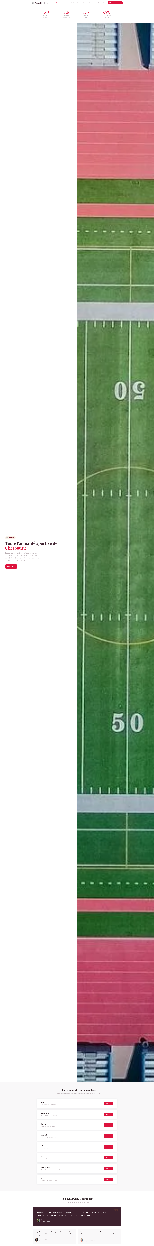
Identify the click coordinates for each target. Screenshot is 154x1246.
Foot (90, 3)
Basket (73, 3)
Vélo (103, 3)
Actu (60, 3)
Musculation (96, 3)
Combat (79, 3)
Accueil (55, 3)
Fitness (85, 3)
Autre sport (66, 3)
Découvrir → (11, 566)
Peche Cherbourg (40, 3)
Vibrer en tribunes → (115, 3)
